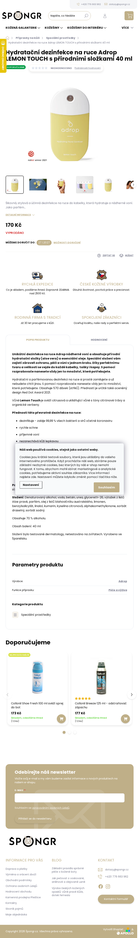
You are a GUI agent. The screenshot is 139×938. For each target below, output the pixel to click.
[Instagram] (108, 886)
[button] (64, 732)
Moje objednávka (16, 914)
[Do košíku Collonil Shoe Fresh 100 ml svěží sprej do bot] (61, 718)
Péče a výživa (118, 590)
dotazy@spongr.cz (117, 869)
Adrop (123, 581)
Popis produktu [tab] (37, 340)
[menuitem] (23, 27)
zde (33, 477)
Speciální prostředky (36, 615)
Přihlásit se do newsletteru (34, 818)
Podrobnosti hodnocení (88, 68)
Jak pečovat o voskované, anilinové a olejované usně (68, 880)
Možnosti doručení (67, 242)
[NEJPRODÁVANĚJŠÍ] (37, 677)
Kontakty (11, 903)
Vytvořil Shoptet (113, 929)
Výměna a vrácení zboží (21, 874)
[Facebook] (100, 886)
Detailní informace (18, 214)
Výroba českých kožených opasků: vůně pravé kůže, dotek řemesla (68, 891)
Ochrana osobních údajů (21, 886)
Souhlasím (106, 487)
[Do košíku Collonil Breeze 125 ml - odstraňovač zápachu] (125, 718)
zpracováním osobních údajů (50, 808)
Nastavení (31, 485)
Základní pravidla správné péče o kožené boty (68, 870)
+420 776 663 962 (116, 876)
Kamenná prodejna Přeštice (23, 897)
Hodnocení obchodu (18, 891)
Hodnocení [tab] (99, 340)
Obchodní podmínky (19, 880)
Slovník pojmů (14, 909)
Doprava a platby (16, 869)
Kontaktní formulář (116, 899)
